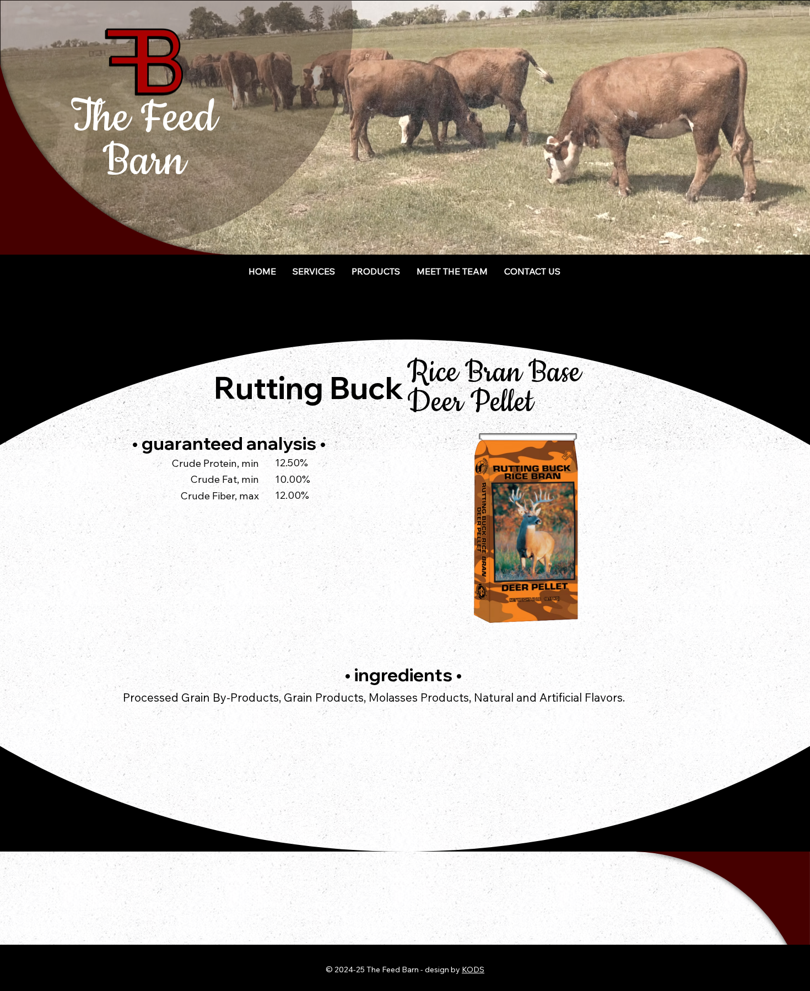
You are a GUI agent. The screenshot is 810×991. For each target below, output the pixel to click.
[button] (376, 271)
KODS (473, 969)
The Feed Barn (144, 140)
